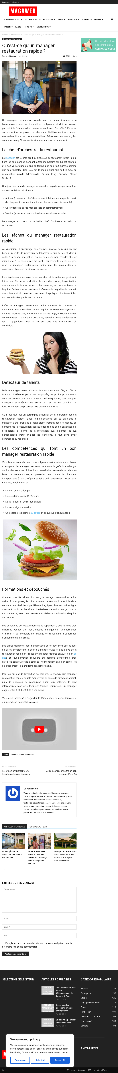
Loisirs (97, 19)
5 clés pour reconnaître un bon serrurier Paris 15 (61, 773)
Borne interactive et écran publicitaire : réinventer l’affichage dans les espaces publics (37, 857)
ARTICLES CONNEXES (14, 826)
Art (22, 19)
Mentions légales (101, 1070)
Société (29, 27)
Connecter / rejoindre (10, 2)
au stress (35, 512)
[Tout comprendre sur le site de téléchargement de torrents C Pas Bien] (47, 990)
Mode (60, 19)
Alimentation (10, 19)
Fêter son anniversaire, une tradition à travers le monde (16, 773)
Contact (81, 1070)
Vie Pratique (43, 27)
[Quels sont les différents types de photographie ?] (47, 1008)
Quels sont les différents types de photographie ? (64, 1008)
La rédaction (11, 56)
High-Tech (72, 19)
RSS (89, 1070)
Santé (18, 27)
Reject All (40, 1060)
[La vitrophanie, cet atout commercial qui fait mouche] (13, 841)
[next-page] (9, 870)
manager (10, 157)
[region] (40, 1050)
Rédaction (71, 1070)
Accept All (60, 1060)
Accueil (5, 34)
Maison (7, 27)
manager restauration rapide (22, 754)
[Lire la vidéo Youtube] (39, 729)
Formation (17, 39)
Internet (85, 19)
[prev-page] (4, 870)
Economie (33, 19)
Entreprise (48, 19)
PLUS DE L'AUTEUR (38, 826)
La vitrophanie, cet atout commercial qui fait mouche (12, 854)
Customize (20, 1060)
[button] (112, 19)
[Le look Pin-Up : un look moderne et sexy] (47, 1022)
